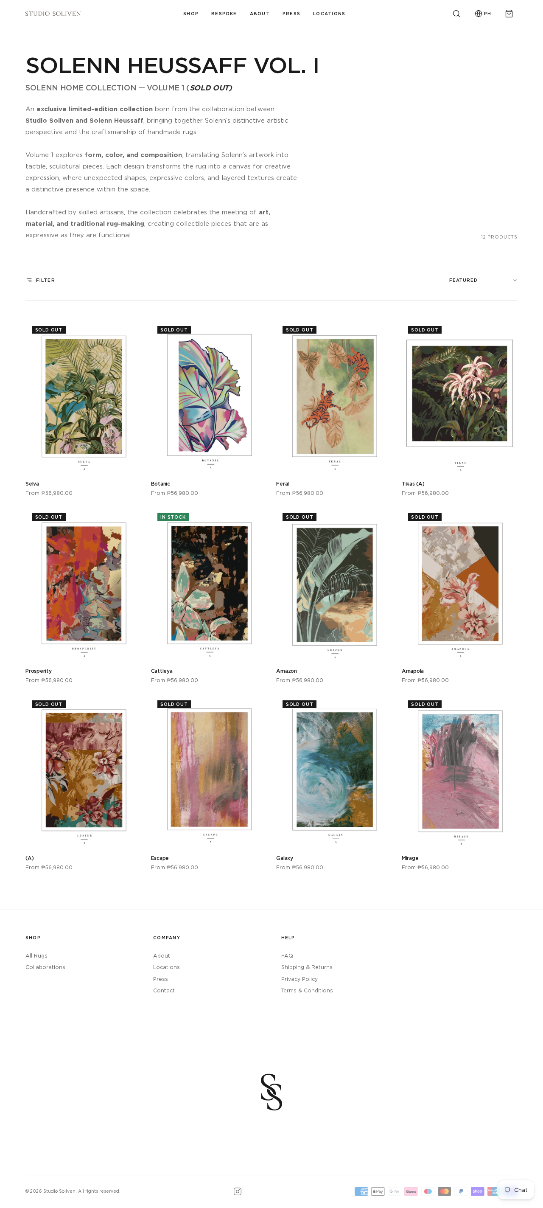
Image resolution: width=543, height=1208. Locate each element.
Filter (45, 280)
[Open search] (456, 13)
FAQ (287, 955)
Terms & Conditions (307, 990)
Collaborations (45, 967)
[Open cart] (509, 13)
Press (291, 13)
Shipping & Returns (307, 967)
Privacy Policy (299, 979)
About (260, 13)
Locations (329, 13)
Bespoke (224, 13)
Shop (191, 13)
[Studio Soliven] (53, 13)
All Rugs (36, 955)
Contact (164, 990)
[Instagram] (237, 1191)
